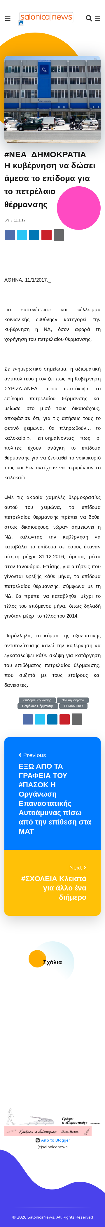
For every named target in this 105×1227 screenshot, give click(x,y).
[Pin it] (46, 235)
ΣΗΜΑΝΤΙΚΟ (73, 706)
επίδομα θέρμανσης (37, 700)
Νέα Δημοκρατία (73, 700)
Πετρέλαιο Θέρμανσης (37, 706)
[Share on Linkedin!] (34, 235)
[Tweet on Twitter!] (22, 235)
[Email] (59, 235)
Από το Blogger (55, 1140)
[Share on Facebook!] (10, 235)
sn (6, 220)
